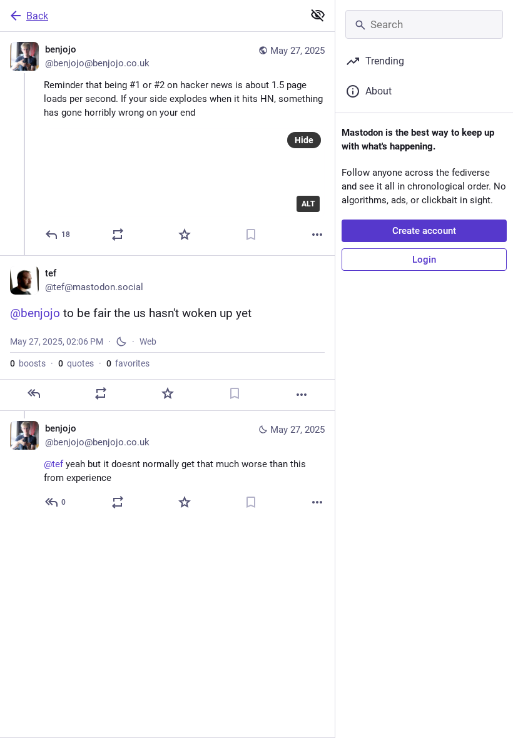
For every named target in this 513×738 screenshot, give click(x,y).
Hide (304, 140)
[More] (317, 234)
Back (37, 16)
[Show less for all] (318, 15)
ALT (308, 204)
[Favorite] (184, 234)
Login (424, 259)
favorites (128, 363)
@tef (53, 464)
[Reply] (33, 393)
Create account (424, 230)
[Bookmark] (250, 234)
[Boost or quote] (117, 234)
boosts (28, 363)
